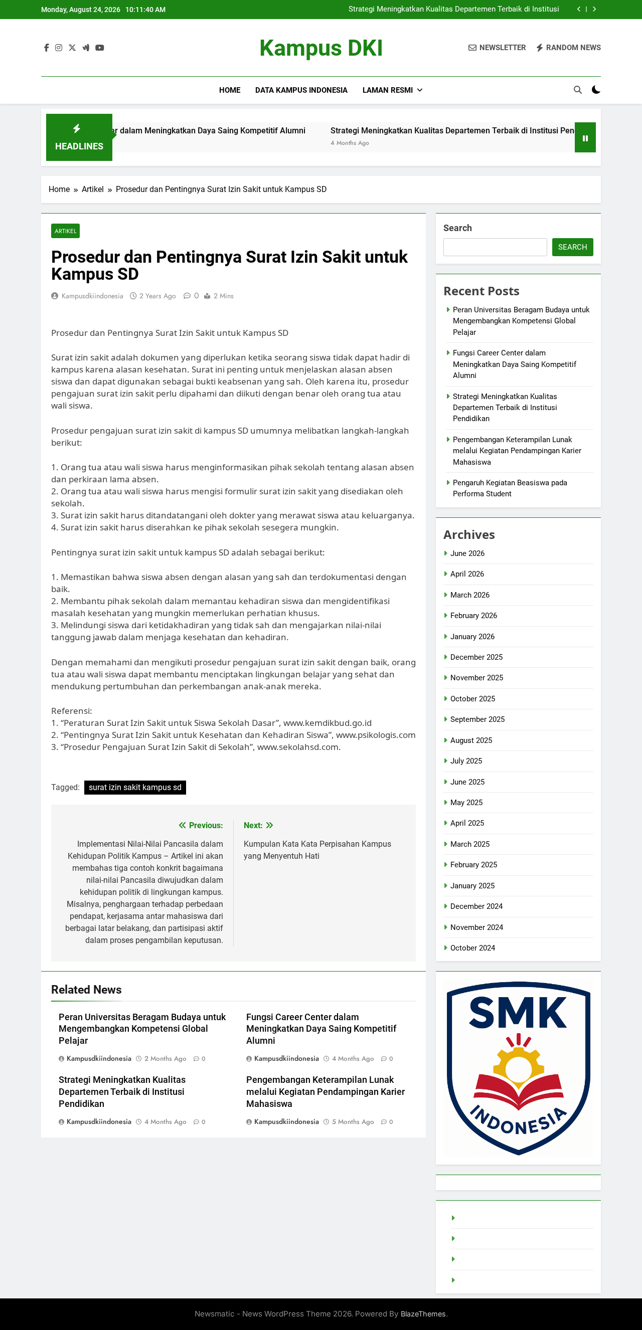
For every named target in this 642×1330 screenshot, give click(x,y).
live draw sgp (480, 1218)
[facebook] (46, 48)
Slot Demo (476, 1238)
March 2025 (470, 844)
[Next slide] (594, 9)
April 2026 (467, 574)
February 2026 (473, 615)
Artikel (65, 231)
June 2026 (467, 553)
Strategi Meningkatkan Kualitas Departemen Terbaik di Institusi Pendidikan (454, 10)
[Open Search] (578, 90)
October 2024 (472, 948)
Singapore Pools (485, 1280)
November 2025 (476, 677)
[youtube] (99, 48)
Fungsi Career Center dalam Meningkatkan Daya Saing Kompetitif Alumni (140, 130)
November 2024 (476, 927)
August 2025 (471, 740)
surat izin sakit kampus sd (135, 787)
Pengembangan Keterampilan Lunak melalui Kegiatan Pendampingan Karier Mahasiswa (325, 1092)
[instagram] (58, 48)
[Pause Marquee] (585, 137)
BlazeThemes (423, 1313)
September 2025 (477, 719)
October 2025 (472, 698)
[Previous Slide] (579, 9)
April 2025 (467, 823)
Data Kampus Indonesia (301, 90)
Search (457, 228)
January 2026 (472, 636)
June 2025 (467, 782)
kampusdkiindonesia (92, 296)
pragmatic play (482, 1259)
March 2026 (470, 595)
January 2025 (472, 885)
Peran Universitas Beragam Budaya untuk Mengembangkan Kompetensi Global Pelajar (142, 1029)
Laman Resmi (388, 90)
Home (229, 90)
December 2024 (476, 906)
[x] (72, 48)
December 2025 (476, 657)
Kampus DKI (321, 48)
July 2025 (466, 761)
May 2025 (466, 802)
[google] (85, 48)
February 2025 (473, 864)
